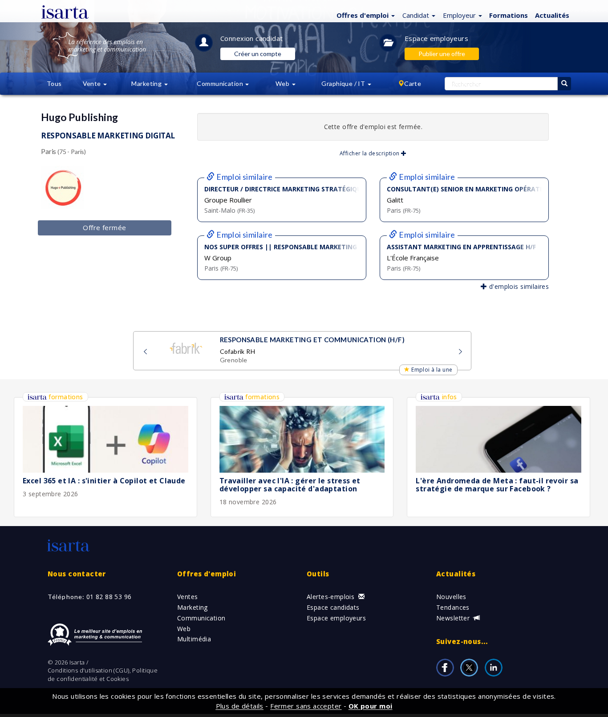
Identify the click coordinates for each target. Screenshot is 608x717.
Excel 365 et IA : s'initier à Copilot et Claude (104, 481)
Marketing (192, 607)
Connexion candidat (251, 38)
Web (184, 628)
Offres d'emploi (206, 573)
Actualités (552, 15)
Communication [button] (220, 83)
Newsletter (454, 618)
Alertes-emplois (332, 596)
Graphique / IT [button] (343, 83)
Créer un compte (257, 53)
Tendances (453, 607)
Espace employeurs (436, 38)
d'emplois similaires (518, 286)
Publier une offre (441, 53)
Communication (201, 618)
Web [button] (283, 83)
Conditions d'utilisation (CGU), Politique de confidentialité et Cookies (103, 674)
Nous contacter (77, 573)
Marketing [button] (147, 83)
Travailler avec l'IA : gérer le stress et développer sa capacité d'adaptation (290, 485)
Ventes (187, 596)
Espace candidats (333, 607)
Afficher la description (370, 153)
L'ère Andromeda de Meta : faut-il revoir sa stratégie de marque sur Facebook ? (497, 485)
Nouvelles (451, 596)
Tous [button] (54, 83)
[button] (364, 14)
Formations (508, 15)
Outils (318, 573)
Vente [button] (93, 83)
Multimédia (194, 639)
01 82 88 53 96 (109, 596)
